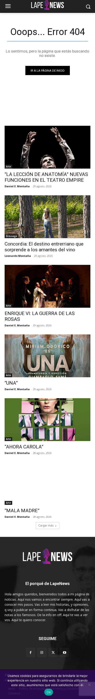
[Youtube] (64, 652)
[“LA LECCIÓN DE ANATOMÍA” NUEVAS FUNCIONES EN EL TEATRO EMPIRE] (47, 147)
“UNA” (11, 383)
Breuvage (11, 236)
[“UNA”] (47, 355)
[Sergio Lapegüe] (47, 557)
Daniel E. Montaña (17, 186)
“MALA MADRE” (22, 510)
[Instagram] (41, 652)
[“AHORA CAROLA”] (47, 419)
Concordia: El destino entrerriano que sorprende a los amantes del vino (44, 246)
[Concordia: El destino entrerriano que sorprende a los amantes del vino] (47, 216)
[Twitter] (53, 652)
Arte (8, 166)
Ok (49, 692)
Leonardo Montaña (18, 255)
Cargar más (45, 525)
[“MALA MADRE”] (47, 483)
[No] (89, 684)
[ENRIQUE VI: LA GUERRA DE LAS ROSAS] (47, 286)
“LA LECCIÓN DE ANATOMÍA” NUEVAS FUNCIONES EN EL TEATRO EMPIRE (46, 177)
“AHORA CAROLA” (24, 447)
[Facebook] (30, 652)
